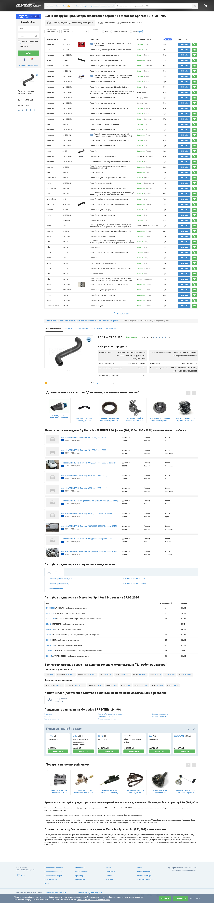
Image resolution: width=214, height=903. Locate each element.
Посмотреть (58, 751)
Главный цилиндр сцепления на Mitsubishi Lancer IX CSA (84, 791)
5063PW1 (66, 194)
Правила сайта (26, 44)
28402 (65, 151)
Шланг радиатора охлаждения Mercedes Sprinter (73, 619)
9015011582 (67, 44)
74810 (127, 736)
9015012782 (69, 675)
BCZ (152, 736)
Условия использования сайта (55, 893)
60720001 (171, 675)
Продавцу (79, 876)
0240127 (99, 685)
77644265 (174, 685)
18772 (52, 736)
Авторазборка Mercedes (61, 700)
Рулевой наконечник (159, 716)
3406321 (157, 675)
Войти (28, 53)
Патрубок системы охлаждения (66, 608)
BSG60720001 (187, 675)
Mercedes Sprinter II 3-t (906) (135, 584)
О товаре (68, 328)
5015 (64, 199)
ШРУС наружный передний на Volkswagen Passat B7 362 (160, 791)
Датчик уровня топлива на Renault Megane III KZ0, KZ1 (185, 791)
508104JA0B (182, 736)
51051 (78, 736)
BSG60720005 (143, 685)
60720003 (66, 50)
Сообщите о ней (98, 383)
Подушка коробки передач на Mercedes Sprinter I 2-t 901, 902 (135, 419)
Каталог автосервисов (53, 872)
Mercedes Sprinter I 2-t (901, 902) (60, 579)
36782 (51, 675)
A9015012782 (91, 675)
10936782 (108, 675)
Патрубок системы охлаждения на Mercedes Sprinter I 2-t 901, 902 (84, 419)
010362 (65, 306)
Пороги (47, 716)
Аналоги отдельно (120, 32)
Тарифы (109, 868)
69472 (128, 685)
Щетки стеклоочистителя (54, 719)
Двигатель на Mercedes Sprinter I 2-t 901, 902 (185, 419)
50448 (102, 736)
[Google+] (32, 59)
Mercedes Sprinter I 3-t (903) (135, 579)
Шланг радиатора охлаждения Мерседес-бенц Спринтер (73, 635)
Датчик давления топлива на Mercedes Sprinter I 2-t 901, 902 (59, 417)
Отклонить (181, 898)
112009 (65, 252)
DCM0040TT (67, 204)
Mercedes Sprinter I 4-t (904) (59, 584)
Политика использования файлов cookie (93, 900)
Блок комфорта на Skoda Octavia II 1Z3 (59, 791)
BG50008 (159, 685)
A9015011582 (67, 55)
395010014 (142, 675)
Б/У (106, 32)
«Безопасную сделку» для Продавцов (88, 893)
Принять (165, 898)
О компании (110, 872)
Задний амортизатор (106, 716)
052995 (65, 60)
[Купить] (194, 44)
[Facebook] (24, 59)
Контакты (109, 879)
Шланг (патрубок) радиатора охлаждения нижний (123, 23)
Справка (109, 876)
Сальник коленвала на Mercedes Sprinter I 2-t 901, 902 (109, 419)
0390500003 (67, 146)
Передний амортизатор (107, 719)
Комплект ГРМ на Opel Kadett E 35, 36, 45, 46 (134, 791)
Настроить (195, 898)
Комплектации (97, 328)
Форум (139, 868)
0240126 (66, 66)
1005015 (66, 178)
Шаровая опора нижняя (161, 714)
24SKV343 (66, 220)
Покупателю (80, 879)
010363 (114, 685)
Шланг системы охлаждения (65, 613)
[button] (57, 31)
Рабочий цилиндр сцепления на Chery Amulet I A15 (109, 791)
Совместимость (82, 328)
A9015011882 (80, 685)
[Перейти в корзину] (205, 5)
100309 (65, 124)
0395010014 (125, 675)
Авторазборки (112, 328)
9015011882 (58, 685)
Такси (135, 32)
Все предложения (53, 328)
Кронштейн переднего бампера (110, 714)
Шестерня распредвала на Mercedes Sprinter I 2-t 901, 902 (160, 419)
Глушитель (48, 714)
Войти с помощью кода (28, 66)
